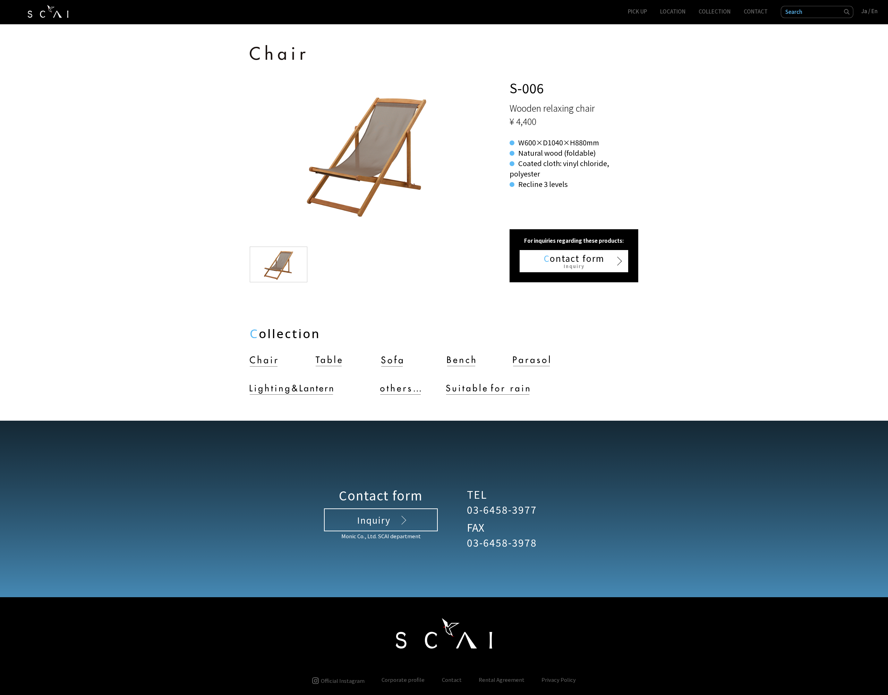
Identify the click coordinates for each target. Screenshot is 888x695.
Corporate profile (403, 680)
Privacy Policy (558, 680)
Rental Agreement (501, 680)
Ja (864, 11)
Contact (452, 680)
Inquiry (374, 520)
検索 (847, 12)
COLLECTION (715, 11)
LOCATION (672, 11)
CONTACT (756, 11)
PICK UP (637, 11)
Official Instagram (343, 680)
